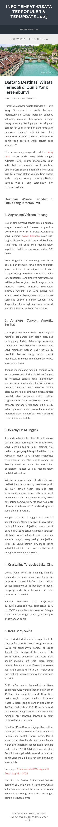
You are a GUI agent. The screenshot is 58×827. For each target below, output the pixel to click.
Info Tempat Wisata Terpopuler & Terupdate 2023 (29, 11)
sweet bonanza (31, 235)
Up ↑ (30, 820)
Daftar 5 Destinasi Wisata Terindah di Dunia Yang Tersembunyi (29, 87)
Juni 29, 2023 (12, 98)
